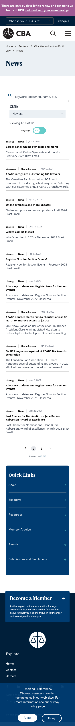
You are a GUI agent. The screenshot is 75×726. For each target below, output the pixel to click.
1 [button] (33, 448)
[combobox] (37, 97)
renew (46, 5)
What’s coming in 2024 (20, 232)
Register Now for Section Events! (26, 259)
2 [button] (41, 448)
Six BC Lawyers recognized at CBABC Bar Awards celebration (36, 352)
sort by (13, 106)
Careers (11, 676)
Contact (11, 670)
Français (62, 21)
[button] (50, 448)
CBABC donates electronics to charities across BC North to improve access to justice (36, 318)
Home (9, 46)
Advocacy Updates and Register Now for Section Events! (36, 288)
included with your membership (46, 10)
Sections (24, 46)
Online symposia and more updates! (28, 205)
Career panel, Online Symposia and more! (32, 146)
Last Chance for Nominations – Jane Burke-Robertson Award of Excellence (33, 417)
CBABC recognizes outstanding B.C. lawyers (33, 174)
